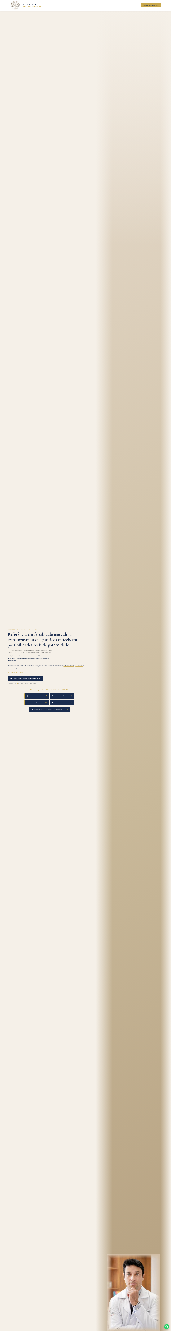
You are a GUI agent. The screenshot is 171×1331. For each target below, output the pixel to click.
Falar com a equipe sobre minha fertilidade (26, 678)
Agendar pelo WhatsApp (151, 5)
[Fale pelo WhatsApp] (166, 1326)
